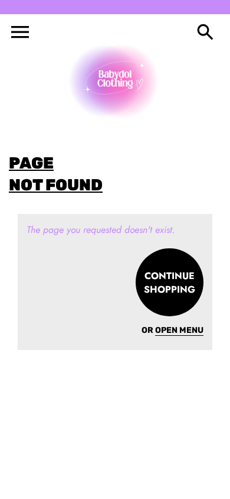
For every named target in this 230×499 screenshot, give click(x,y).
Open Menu (179, 330)
